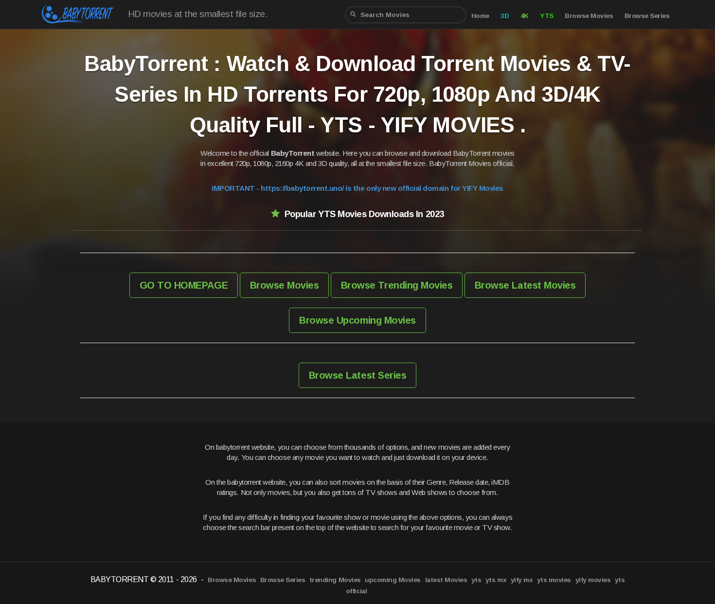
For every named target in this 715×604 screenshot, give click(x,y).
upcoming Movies (393, 580)
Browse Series (647, 15)
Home (480, 15)
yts (476, 580)
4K (524, 15)
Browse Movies (589, 15)
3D (504, 15)
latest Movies (446, 580)
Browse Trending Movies (396, 285)
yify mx (522, 580)
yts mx (495, 580)
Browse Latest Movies (525, 285)
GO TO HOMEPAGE (184, 285)
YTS (547, 15)
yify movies (593, 580)
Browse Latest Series (357, 375)
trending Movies (335, 580)
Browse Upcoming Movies (357, 320)
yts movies (554, 580)
